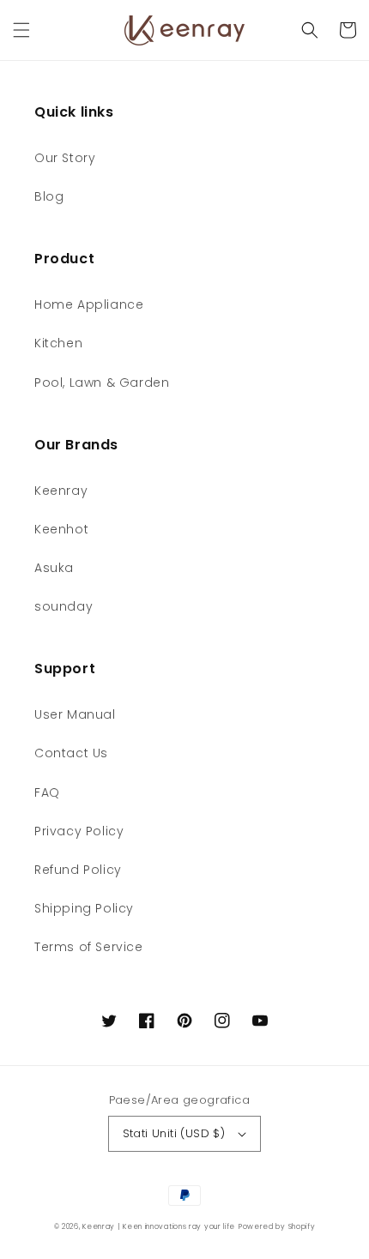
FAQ (47, 792)
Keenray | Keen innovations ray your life (158, 1226)
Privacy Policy (79, 831)
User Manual (75, 714)
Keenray (61, 490)
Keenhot (61, 529)
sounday (63, 606)
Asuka (54, 567)
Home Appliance (88, 304)
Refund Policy (78, 869)
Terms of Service (88, 946)
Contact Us (71, 753)
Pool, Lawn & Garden (101, 382)
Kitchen (58, 343)
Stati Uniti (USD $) (174, 1133)
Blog (49, 196)
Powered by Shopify (277, 1226)
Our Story (64, 157)
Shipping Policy (84, 908)
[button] (21, 30)
